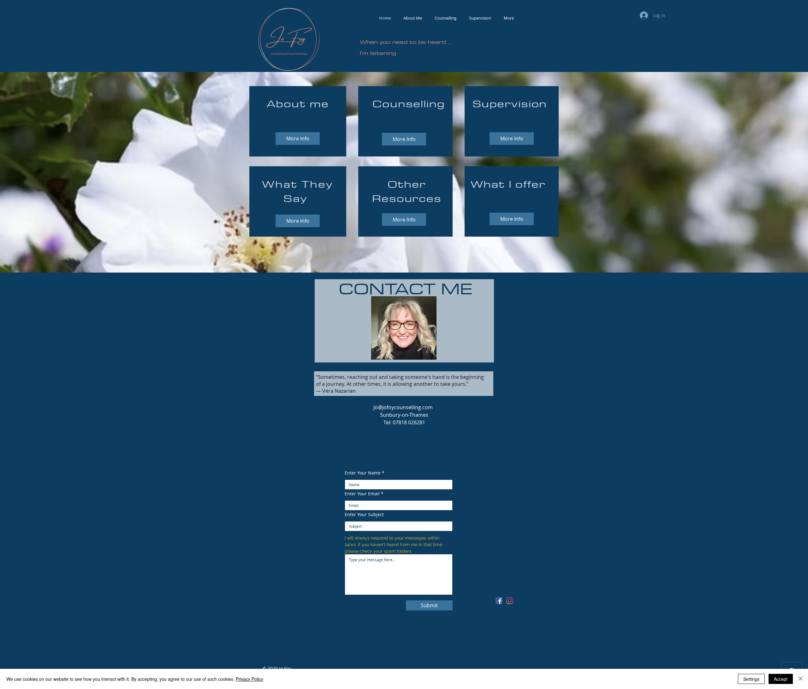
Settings (751, 679)
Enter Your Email (362, 494)
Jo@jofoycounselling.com (403, 407)
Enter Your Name (363, 473)
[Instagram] (509, 600)
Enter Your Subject (364, 514)
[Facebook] (499, 600)
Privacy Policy (249, 679)
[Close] (800, 679)
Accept (780, 679)
